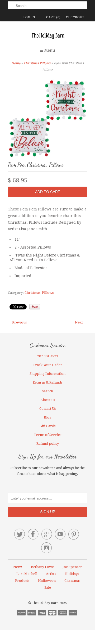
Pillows (48, 293)
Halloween (47, 581)
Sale (47, 588)
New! (17, 567)
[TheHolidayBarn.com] (47, 35)
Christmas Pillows (37, 63)
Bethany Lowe (42, 567)
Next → (81, 322)
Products (22, 581)
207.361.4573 (47, 356)
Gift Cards (47, 426)
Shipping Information (47, 374)
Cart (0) (53, 17)
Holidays (72, 574)
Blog (47, 417)
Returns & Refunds (47, 382)
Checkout (75, 17)
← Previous (17, 322)
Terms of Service (47, 435)
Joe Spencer (72, 567)
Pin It (34, 306)
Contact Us (47, 409)
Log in (29, 17)
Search (47, 391)
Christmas (32, 293)
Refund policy (47, 444)
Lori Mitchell (26, 574)
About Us (47, 400)
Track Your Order (47, 365)
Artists (51, 574)
